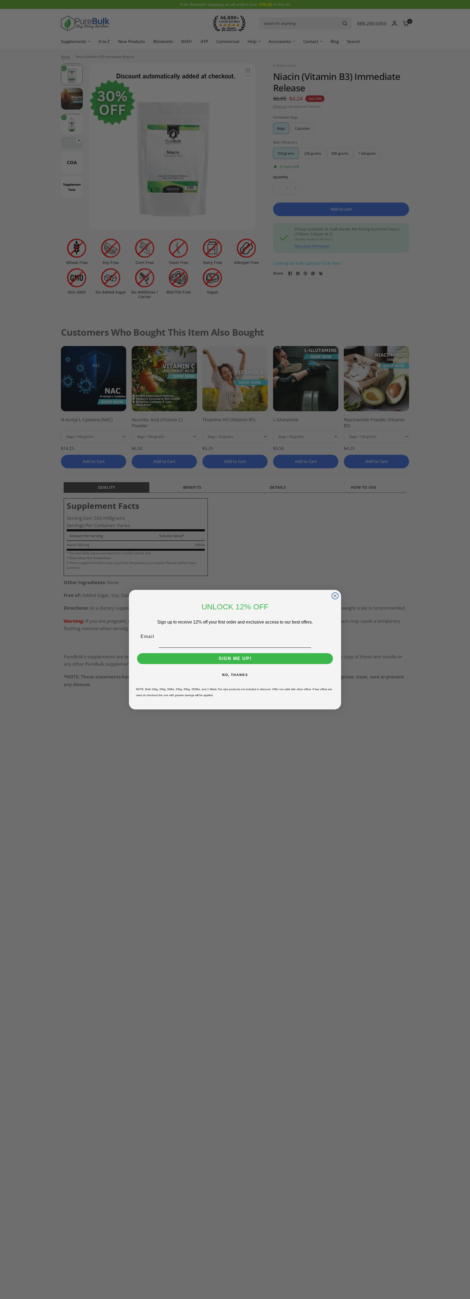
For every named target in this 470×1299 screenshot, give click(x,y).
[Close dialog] (335, 596)
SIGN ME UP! (235, 658)
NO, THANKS (235, 675)
